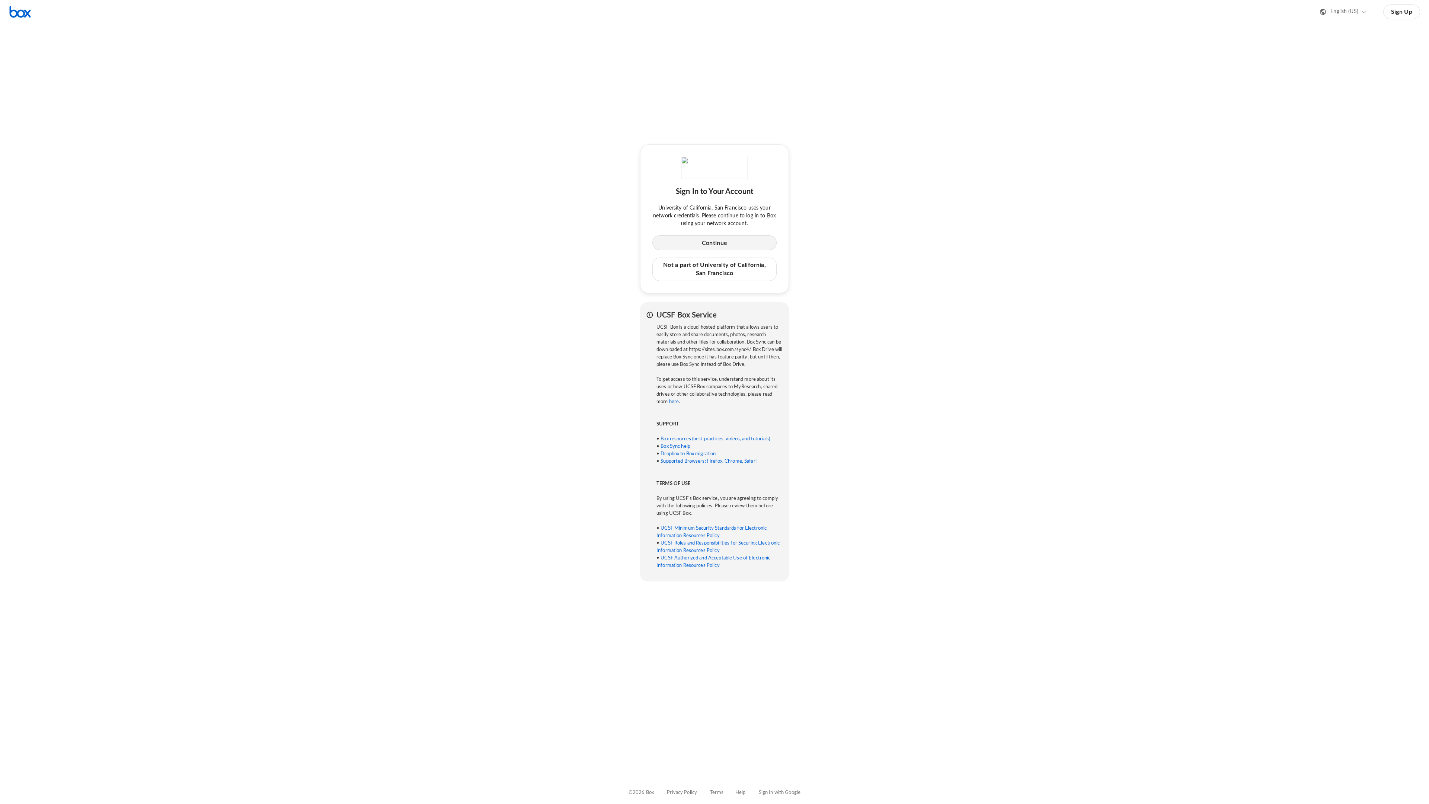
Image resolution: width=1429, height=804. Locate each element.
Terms (716, 792)
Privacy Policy (682, 792)
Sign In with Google (779, 792)
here (674, 401)
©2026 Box (641, 792)
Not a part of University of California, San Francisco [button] (714, 269)
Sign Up (1401, 12)
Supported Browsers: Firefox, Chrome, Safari (709, 461)
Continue (714, 243)
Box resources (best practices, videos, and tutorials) (715, 439)
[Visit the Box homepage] (20, 12)
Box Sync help (675, 446)
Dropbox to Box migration (688, 454)
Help (740, 792)
